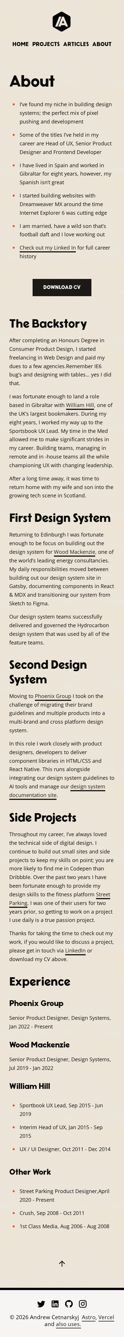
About (102, 44)
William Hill (80, 404)
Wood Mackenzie (74, 551)
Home (20, 44)
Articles (76, 44)
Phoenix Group (53, 695)
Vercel (106, 1317)
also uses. (68, 1324)
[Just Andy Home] (62, 22)
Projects (46, 44)
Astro (88, 1317)
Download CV (62, 287)
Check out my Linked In (48, 247)
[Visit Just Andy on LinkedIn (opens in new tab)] (55, 1304)
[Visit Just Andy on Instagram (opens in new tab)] (82, 1304)
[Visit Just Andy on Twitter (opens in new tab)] (41, 1304)
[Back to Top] (62, 1263)
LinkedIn (75, 950)
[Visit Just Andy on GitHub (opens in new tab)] (69, 1304)
